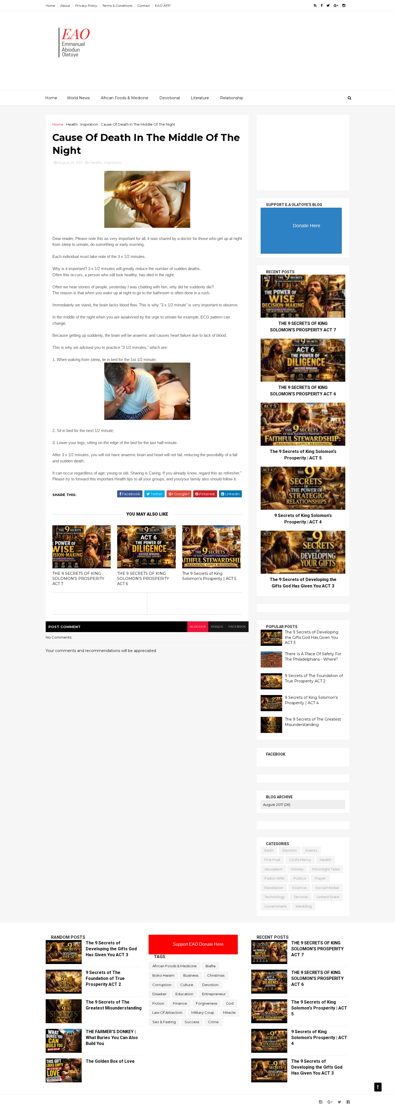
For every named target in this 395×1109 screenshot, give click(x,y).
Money (297, 869)
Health (72, 124)
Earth (269, 850)
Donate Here (306, 225)
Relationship (231, 97)
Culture (186, 985)
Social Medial (327, 887)
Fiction (158, 1003)
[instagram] (343, 5)
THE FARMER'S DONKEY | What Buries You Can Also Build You (112, 1037)
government (275, 906)
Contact (143, 5)
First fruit (272, 860)
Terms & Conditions (117, 5)
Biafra (211, 966)
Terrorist (301, 897)
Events (311, 850)
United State (328, 897)
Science (299, 887)
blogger (198, 626)
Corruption (161, 985)
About (65, 5)
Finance (180, 1003)
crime (213, 1022)
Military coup (202, 1012)
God (230, 1003)
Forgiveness (206, 1003)
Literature (200, 97)
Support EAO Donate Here (198, 944)
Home (50, 5)
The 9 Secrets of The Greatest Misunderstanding (313, 722)
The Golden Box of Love (110, 1061)
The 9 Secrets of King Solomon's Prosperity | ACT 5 (209, 576)
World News (78, 97)
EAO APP (163, 5)
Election (289, 850)
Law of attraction (167, 1012)
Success (192, 1022)
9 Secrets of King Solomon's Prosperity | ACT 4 (311, 700)
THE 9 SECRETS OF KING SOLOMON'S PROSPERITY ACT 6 (143, 578)
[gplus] (336, 5)
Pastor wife (274, 878)
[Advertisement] (251, 52)
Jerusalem (273, 869)
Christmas (215, 975)
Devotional (169, 97)
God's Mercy (300, 860)
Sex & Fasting (164, 1022)
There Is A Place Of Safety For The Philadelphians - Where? (313, 656)
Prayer (320, 878)
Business (190, 975)
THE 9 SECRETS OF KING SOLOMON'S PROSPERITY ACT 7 (78, 578)
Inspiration (89, 124)
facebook (237, 626)
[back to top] (378, 1087)
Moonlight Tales (326, 869)
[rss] (315, 5)
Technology (274, 897)
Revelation (273, 887)
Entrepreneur (214, 994)
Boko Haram (163, 975)
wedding (304, 906)
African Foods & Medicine (124, 97)
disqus (217, 626)
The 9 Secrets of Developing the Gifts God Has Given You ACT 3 (311, 637)
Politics (299, 878)
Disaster (159, 994)
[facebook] (321, 5)
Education (184, 994)
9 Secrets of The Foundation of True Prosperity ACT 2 (314, 678)
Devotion (210, 985)
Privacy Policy (86, 5)
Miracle (229, 1012)
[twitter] (328, 5)
